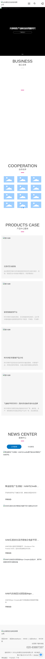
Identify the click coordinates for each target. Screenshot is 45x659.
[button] (21, 54)
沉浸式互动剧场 (10, 266)
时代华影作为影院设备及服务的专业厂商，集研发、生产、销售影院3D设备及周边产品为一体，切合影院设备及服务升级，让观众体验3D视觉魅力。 (22, 411)
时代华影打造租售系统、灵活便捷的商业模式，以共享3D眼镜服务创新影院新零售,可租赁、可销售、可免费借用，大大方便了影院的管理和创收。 (22, 319)
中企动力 (12, 658)
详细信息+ (8, 499)
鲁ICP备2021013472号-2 (24, 655)
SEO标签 (37, 652)
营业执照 (36, 655)
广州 (17, 658)
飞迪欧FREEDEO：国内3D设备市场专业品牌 (21, 403)
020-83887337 (35, 647)
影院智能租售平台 (10, 312)
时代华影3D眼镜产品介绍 (13, 358)
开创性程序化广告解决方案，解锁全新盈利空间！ (21, 493)
